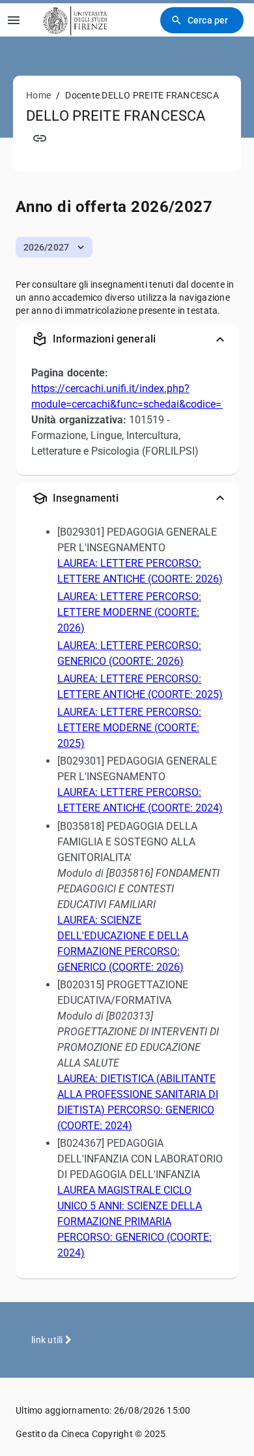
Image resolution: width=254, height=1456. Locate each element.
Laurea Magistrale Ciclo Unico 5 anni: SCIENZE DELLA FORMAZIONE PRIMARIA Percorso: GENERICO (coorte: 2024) (134, 1221)
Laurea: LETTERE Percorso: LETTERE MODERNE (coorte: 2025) (129, 728)
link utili (48, 1340)
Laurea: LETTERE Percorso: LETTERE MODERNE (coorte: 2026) (129, 612)
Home (38, 95)
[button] (54, 247)
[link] (72, 20)
